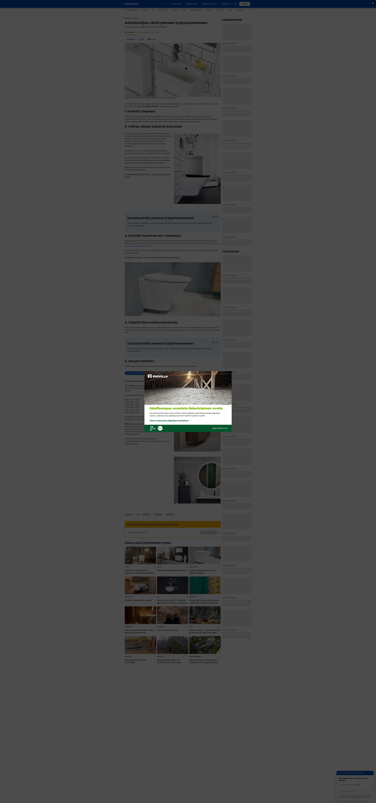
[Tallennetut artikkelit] (235, 4)
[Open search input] (165, 4)
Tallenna (131, 39)
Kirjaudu (244, 4)
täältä (162, 417)
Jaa (142, 39)
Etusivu (127, 18)
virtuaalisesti (152, 419)
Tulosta (153, 39)
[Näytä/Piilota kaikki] (249, 10)
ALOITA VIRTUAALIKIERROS (136, 373)
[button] (129, 514)
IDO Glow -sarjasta (141, 151)
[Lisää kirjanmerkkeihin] (154, 566)
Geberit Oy (158, 32)
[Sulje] (371, 773)
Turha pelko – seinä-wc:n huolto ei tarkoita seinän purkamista (156, 257)
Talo (135, 18)
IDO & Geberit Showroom (134, 386)
